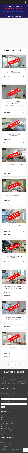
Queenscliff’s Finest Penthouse (14, 134)
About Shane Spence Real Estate (10, 416)
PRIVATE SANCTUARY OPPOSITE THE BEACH (14, 257)
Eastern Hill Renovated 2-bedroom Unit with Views (14, 287)
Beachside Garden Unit (14, 164)
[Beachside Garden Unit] (14, 155)
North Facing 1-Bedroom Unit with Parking (14, 318)
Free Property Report (7, 423)
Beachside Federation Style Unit (14, 348)
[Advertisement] (14, 32)
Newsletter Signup (7, 421)
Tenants (4, 432)
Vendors (4, 434)
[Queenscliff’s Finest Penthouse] (14, 124)
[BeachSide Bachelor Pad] (14, 185)
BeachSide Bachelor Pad (14, 195)
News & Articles (6, 428)
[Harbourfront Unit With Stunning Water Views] (14, 61)
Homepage (4, 425)
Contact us (4, 419)
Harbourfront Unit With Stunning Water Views (14, 72)
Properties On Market (7, 430)
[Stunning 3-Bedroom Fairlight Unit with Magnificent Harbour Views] (14, 92)
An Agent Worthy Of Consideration (10, 417)
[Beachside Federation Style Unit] (14, 338)
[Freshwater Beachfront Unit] (14, 216)
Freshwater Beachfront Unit (14, 226)
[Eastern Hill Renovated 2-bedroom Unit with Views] (14, 277)
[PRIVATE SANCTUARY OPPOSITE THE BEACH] (14, 246)
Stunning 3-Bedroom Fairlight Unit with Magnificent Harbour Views (14, 103)
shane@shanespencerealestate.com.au (12, 449)
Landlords (4, 426)
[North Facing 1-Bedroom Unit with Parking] (14, 307)
